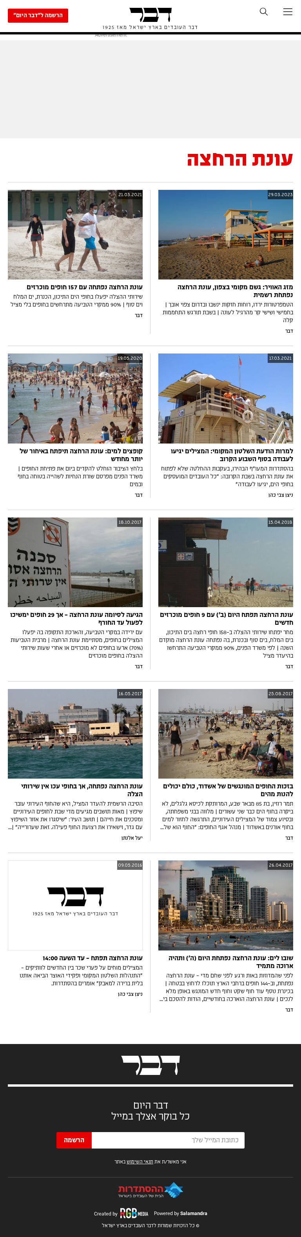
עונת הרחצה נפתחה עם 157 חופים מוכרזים (85, 287)
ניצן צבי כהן (280, 495)
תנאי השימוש (140, 1161)
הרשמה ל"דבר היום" (38, 15)
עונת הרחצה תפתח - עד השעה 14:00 (93, 958)
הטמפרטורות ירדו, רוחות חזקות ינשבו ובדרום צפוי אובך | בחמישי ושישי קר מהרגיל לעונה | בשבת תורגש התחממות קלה (228, 312)
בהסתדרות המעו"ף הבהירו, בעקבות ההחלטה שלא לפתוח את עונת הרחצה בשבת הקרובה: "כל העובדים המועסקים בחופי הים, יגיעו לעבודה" (227, 476)
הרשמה (74, 1140)
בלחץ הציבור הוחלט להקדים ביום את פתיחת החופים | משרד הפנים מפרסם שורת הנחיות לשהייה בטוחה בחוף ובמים (80, 476)
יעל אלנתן (132, 838)
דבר (289, 331)
